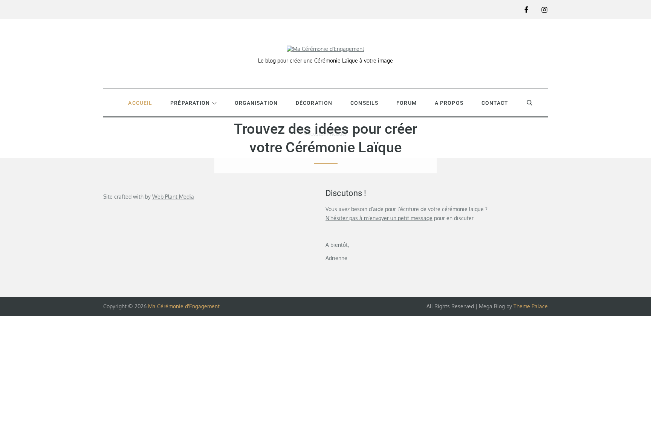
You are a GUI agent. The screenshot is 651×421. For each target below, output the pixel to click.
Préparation (190, 103)
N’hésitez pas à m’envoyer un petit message (379, 218)
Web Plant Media (173, 196)
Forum (406, 103)
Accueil (140, 103)
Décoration (314, 103)
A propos (449, 103)
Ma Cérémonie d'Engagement (184, 306)
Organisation (256, 103)
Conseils (364, 103)
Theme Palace (530, 306)
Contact (495, 103)
